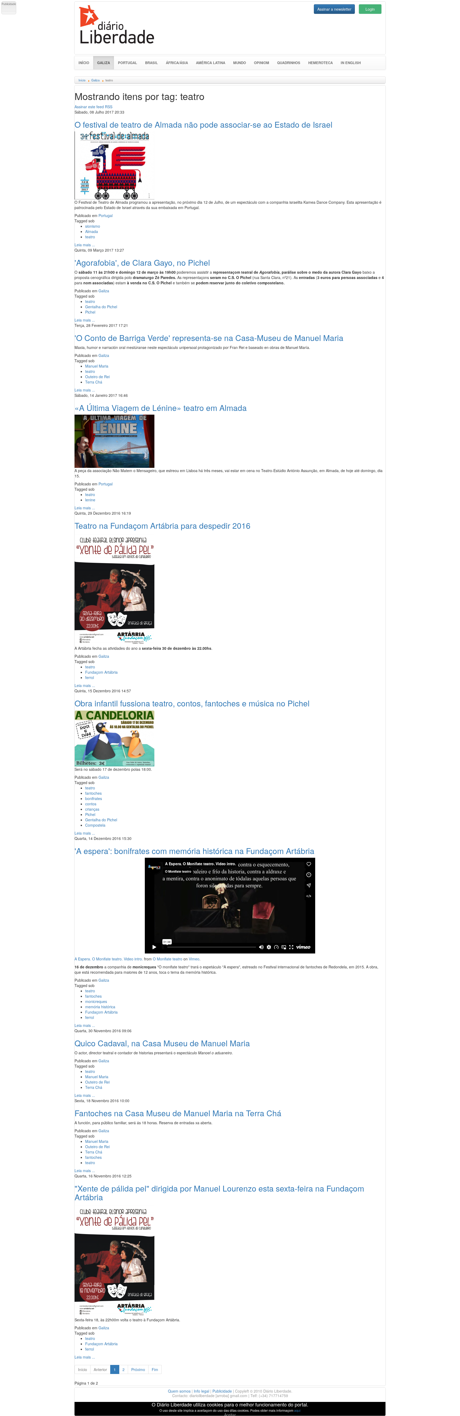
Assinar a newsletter (334, 9)
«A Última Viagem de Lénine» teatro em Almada (161, 407)
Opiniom (261, 62)
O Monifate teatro (167, 958)
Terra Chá (93, 382)
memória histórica (100, 1006)
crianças (92, 809)
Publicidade (222, 1391)
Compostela (95, 825)
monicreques (96, 1001)
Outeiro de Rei (97, 376)
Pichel (90, 312)
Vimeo (194, 958)
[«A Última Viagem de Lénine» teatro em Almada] (114, 440)
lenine (90, 499)
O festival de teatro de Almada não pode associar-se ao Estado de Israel (203, 124)
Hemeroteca (320, 62)
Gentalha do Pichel (101, 306)
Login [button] (370, 9)
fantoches (93, 793)
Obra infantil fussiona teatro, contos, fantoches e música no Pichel (192, 703)
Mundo (239, 62)
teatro (90, 236)
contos (90, 803)
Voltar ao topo (444, 1405)
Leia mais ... (85, 244)
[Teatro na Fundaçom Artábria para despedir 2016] (114, 588)
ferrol (89, 677)
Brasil (151, 62)
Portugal (127, 62)
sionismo (92, 226)
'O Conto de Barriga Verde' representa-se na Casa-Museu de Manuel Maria (209, 337)
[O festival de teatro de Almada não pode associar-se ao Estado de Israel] (114, 164)
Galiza (105, 62)
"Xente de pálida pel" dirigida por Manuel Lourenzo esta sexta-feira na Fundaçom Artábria (219, 1192)
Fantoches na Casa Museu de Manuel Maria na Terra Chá (178, 1113)
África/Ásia (177, 62)
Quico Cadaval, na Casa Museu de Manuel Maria (162, 1043)
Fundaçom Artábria (101, 672)
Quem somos (179, 1391)
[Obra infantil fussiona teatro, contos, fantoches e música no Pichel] (114, 737)
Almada (91, 231)
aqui (297, 1410)
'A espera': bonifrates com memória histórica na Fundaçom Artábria (194, 850)
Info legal (201, 1391)
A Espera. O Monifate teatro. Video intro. (109, 958)
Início (84, 62)
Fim (155, 1369)
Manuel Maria (96, 366)
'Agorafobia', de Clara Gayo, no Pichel (142, 262)
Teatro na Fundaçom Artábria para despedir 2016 (162, 525)
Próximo (138, 1369)
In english (351, 62)
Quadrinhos (288, 62)
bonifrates (93, 798)
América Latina (210, 62)
